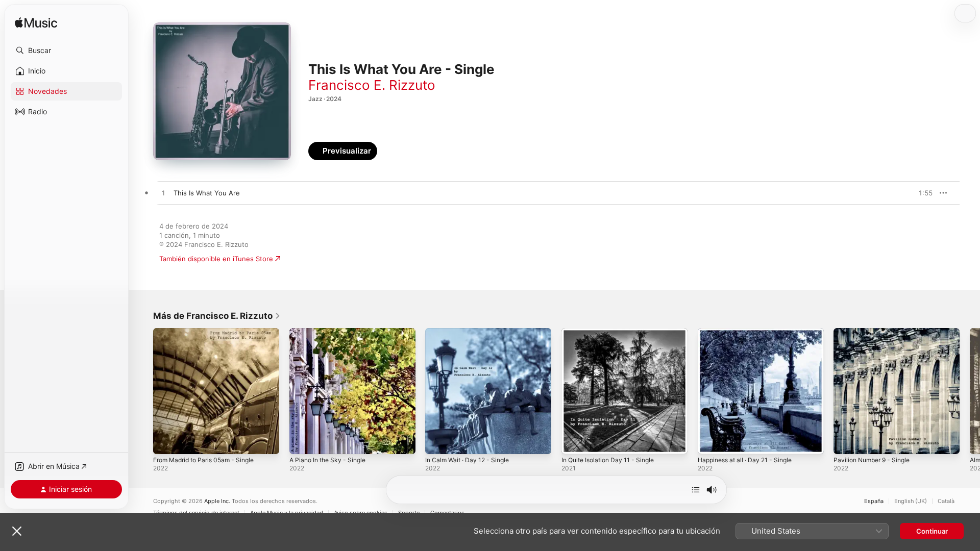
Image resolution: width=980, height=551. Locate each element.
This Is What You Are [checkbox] (207, 193)
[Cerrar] (16, 531)
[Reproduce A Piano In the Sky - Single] (302, 441)
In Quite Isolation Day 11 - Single (612, 332)
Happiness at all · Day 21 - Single (750, 332)
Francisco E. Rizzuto (371, 85)
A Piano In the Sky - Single (331, 332)
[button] (66, 50)
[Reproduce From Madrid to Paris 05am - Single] (166, 441)
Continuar (932, 531)
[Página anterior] (143, 391)
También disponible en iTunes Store (216, 259)
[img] (36, 23)
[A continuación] (696, 490)
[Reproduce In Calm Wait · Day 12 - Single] (438, 441)
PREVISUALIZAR (913, 193)
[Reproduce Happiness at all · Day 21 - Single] (710, 441)
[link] (217, 315)
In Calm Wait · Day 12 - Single (471, 332)
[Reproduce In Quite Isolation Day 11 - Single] (574, 441)
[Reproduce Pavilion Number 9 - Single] (846, 441)
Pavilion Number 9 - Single (876, 332)
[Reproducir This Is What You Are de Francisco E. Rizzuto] (163, 193)
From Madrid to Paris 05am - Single (209, 332)
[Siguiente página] (970, 391)
